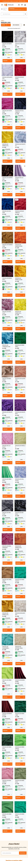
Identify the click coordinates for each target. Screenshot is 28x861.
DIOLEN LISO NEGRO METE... (7, 44)
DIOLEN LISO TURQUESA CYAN (6, 345)
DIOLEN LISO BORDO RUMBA (20, 680)
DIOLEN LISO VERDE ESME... (19, 814)
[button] (2, 5)
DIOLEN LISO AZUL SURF (6, 211)
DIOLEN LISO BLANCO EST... (20, 613)
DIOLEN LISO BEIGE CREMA (6, 379)
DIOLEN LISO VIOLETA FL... (7, 412)
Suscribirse (22, 853)
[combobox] (14, 14)
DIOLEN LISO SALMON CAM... (20, 379)
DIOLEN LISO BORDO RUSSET (7, 714)
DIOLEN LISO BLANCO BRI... (20, 44)
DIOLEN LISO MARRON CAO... (7, 178)
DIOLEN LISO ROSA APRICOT (6, 781)
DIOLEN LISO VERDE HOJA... (19, 781)
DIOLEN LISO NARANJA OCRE (18, 245)
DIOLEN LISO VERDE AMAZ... (19, 345)
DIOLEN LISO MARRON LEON (7, 245)
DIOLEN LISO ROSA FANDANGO (6, 546)
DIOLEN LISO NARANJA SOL (18, 546)
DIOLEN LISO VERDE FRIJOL (6, 814)
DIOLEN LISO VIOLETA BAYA (20, 412)
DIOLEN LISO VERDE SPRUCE (19, 747)
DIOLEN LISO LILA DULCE (6, 446)
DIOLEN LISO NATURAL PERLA (19, 647)
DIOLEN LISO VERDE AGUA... (6, 479)
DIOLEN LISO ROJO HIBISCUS (19, 211)
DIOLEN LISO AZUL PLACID (19, 479)
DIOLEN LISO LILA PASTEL (19, 178)
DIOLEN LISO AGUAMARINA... (5, 647)
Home (2, 21)
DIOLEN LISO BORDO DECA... (7, 278)
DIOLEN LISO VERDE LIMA (6, 680)
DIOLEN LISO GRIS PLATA (6, 513)
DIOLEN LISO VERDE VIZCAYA (19, 580)
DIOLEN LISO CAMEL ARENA (7, 580)
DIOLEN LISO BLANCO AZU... (7, 77)
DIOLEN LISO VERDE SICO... (6, 747)
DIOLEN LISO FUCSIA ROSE (7, 111)
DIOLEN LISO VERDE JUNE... (19, 714)
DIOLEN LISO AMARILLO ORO (18, 278)
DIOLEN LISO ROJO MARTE (19, 77)
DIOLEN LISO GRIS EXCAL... (19, 513)
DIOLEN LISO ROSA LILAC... (6, 312)
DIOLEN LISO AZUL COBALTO (19, 111)
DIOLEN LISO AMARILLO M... (5, 144)
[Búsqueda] (25, 14)
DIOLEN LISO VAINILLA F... (20, 446)
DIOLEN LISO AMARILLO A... (18, 312)
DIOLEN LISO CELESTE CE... (20, 144)
